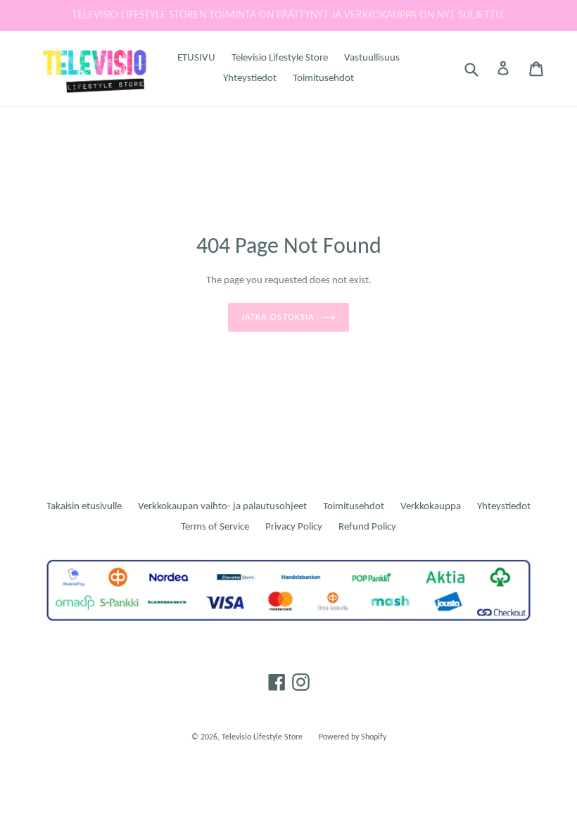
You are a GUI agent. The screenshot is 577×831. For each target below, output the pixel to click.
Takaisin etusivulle (84, 506)
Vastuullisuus (372, 58)
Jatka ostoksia (278, 317)
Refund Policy (367, 527)
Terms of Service (215, 527)
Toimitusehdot (323, 78)
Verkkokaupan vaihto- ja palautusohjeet (222, 506)
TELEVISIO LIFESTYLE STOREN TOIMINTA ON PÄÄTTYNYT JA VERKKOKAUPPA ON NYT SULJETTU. (288, 15)
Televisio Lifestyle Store (280, 58)
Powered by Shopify (352, 737)
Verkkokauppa (430, 506)
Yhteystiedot (250, 78)
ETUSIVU (196, 58)
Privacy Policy (293, 527)
